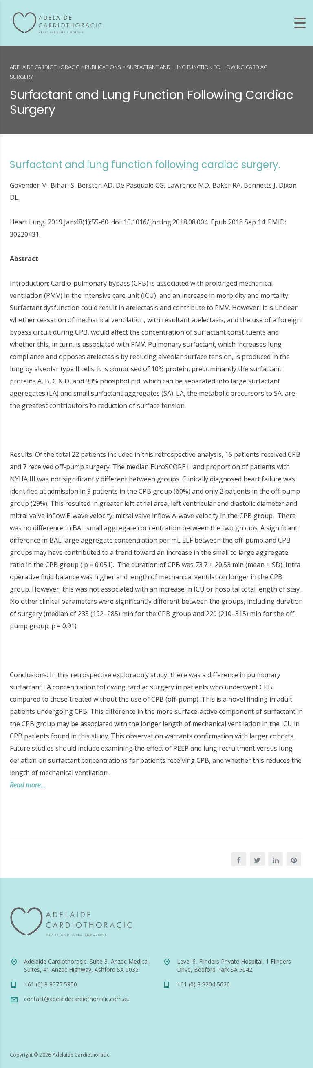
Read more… (28, 784)
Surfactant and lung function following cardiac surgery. (145, 164)
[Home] (57, 22)
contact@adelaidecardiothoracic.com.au (77, 999)
